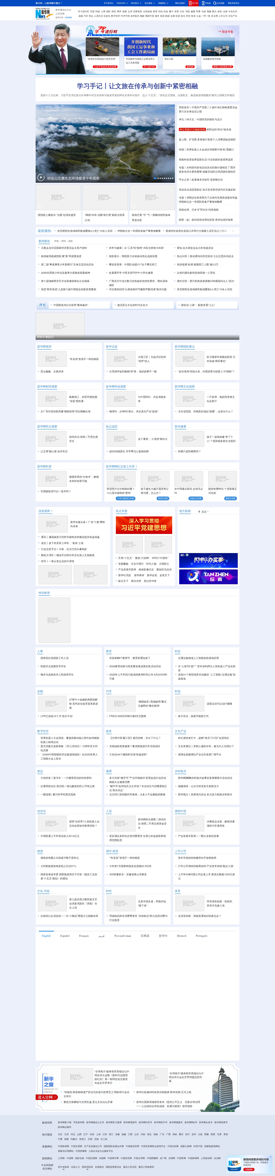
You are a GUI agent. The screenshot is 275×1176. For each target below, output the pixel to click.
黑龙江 (82, 1157)
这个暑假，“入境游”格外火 (153, 439)
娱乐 (183, 16)
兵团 (90, 1157)
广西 (168, 1152)
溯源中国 (149, 16)
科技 (160, 11)
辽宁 (85, 1152)
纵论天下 (123, 581)
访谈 (203, 11)
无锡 (96, 1157)
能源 (167, 16)
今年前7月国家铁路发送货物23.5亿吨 (130, 884)
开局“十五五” (125, 558)
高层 (92, 11)
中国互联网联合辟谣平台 (153, 1164)
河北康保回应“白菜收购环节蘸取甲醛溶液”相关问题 (138, 289)
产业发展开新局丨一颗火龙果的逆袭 (198, 854)
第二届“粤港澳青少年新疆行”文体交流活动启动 (67, 264)
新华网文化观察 (185, 386)
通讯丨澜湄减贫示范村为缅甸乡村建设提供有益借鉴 (70, 537)
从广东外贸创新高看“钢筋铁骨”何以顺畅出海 (66, 411)
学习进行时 (83, 11)
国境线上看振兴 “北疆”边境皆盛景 (57, 215)
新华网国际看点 (185, 346)
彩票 (178, 16)
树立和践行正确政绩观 (192, 129)
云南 (200, 1152)
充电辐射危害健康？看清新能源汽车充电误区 (134, 764)
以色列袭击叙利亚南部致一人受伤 (196, 272)
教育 (155, 11)
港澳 (124, 11)
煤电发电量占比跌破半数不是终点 (60, 876)
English (46, 954)
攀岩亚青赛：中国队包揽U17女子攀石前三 (133, 264)
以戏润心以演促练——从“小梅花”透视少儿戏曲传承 (69, 934)
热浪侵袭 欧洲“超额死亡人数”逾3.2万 (197, 264)
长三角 (104, 1157)
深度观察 (44, 510)
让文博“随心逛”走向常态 (54, 451)
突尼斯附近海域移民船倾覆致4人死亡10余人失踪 (85, 231)
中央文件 (232, 11)
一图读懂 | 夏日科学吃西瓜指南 (58, 812)
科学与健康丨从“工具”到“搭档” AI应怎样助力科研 (136, 248)
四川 (187, 1152)
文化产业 (232, 16)
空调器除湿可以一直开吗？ (56, 491)
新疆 (66, 1157)
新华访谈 (111, 346)
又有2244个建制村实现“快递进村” (128, 772)
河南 (143, 1152)
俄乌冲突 (136, 581)
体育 (176, 11)
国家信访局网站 (66, 1169)
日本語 (145, 954)
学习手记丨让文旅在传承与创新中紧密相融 (137, 86)
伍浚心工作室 (195, 498)
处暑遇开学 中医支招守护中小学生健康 (131, 272)
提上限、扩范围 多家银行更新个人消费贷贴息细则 (207, 139)
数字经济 (115, 16)
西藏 (206, 1152)
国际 (108, 11)
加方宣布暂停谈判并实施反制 (219, 189)
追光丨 (45, 543)
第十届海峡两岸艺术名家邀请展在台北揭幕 (65, 281)
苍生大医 (168, 59)
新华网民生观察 (47, 426)
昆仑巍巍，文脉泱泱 (52, 371)
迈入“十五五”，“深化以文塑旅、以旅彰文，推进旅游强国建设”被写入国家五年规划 (188, 95)
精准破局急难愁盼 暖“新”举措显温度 (61, 256)
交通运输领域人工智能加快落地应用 (198, 658)
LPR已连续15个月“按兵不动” (57, 734)
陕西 (213, 1152)
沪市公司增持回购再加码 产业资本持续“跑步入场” (206, 884)
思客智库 (137, 11)
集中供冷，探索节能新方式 (193, 734)
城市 (157, 16)
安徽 (117, 1152)
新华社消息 (124, 575)
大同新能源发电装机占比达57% (58, 884)
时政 (97, 11)
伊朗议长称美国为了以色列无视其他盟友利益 (212, 197)
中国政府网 (63, 1164)
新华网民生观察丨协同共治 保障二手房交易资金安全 (152, 841)
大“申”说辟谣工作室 (125, 498)
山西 (79, 1152)
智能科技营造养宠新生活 (193, 159)
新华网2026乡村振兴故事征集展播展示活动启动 (205, 796)
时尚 (188, 16)
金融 (80, 16)
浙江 (111, 1152)
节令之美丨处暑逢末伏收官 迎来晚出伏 (201, 179)
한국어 (163, 954)
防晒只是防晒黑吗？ (189, 451)
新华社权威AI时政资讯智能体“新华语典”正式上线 (163, 1110)
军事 (198, 11)
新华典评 (139, 575)
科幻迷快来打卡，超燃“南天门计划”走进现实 (203, 756)
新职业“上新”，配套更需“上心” (198, 305)
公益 (198, 16)
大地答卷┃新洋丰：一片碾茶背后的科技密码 (66, 796)
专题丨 (183, 167)
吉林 (92, 1152)
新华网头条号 (205, 1141)
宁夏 (60, 1157)
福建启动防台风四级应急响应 (219, 171)
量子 (171, 11)
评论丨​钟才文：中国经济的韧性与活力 (200, 119)
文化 (182, 11)
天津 (66, 1152)
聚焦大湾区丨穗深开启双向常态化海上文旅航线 (68, 555)
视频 (209, 11)
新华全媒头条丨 (79, 522)
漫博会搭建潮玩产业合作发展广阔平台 (199, 772)
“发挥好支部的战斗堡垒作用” (101, 59)
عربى (101, 954)
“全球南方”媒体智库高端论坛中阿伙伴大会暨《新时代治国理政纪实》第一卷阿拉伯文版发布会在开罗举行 (112, 1095)
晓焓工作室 (230, 498)
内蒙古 (74, 1157)
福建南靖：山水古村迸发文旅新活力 (198, 804)
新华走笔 (152, 575)
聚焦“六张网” (142, 558)
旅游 (162, 16)
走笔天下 (165, 575)
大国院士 (164, 563)
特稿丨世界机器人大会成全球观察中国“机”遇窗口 (206, 149)
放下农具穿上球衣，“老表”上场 (66, 543)
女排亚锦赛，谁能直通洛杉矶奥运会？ (199, 934)
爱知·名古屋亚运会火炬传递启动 (195, 248)
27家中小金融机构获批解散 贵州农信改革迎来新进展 (83, 722)
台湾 (130, 11)
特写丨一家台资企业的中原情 (57, 561)
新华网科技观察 (116, 386)
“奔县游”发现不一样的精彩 (84, 359)
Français (84, 954)
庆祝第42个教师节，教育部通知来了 (129, 658)
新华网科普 (44, 466)
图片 (214, 11)
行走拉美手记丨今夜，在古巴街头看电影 (64, 549)
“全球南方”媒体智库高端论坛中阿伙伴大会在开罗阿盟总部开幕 (186, 1095)
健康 (193, 11)
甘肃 (219, 1152)
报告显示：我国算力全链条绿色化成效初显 (133, 256)
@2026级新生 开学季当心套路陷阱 (129, 451)
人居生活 (98, 16)
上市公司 (223, 16)
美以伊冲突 (150, 581)
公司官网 (60, 14)
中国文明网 (76, 1164)
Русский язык (122, 954)
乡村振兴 (134, 16)
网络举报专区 (233, 3)
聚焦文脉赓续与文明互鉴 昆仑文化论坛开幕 (88, 1120)
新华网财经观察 (47, 386)
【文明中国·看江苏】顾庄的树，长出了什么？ (135, 756)
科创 (166, 11)
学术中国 (125, 16)
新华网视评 (44, 346)
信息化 (107, 16)
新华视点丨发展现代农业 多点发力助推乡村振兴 (205, 812)
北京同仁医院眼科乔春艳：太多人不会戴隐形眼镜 (137, 812)
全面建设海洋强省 (212, 59)
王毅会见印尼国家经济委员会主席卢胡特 (64, 248)
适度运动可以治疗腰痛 (219, 722)
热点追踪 (111, 426)
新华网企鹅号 (64, 1145)
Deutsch (181, 954)
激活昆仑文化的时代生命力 (132, 305)
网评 (119, 11)
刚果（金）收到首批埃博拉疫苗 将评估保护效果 (206, 219)
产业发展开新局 (127, 569)
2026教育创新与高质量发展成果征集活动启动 (135, 666)
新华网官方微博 (114, 1141)
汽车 (86, 16)
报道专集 (227, 31)
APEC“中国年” (160, 558)
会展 (172, 16)
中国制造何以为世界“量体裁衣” (70, 305)
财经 (114, 11)
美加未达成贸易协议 (190, 189)
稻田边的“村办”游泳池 (219, 129)
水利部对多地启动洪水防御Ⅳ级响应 (207, 167)
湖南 (155, 1152)
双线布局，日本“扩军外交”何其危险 (199, 209)
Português (201, 954)
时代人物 (151, 563)
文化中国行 (137, 563)
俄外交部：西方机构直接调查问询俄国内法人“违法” (206, 281)
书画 (187, 11)
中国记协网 (173, 1164)
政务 (220, 11)
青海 (225, 1152)
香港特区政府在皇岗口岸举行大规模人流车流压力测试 (196, 231)
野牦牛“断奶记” (45, 337)
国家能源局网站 (212, 1164)
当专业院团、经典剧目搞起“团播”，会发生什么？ (205, 411)
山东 (136, 1152)
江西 (130, 1152)
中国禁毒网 (81, 1169)
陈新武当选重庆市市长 (53, 666)
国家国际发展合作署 (114, 1164)
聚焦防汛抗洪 (164, 569)
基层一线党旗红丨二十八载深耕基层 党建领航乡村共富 (79, 178)
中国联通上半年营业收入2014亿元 (60, 854)
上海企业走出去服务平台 (100, 1169)
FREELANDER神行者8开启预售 (127, 734)
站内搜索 (220, 3)
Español (65, 954)
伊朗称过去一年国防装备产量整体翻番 (200, 201)
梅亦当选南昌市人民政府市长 (57, 674)
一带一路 (205, 16)
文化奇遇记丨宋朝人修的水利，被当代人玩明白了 (206, 764)
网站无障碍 (180, 3)
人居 (109, 829)
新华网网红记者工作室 (120, 466)
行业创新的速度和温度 (220, 159)
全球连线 (147, 11)
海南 (175, 1152)
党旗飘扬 (123, 563)
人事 (103, 11)
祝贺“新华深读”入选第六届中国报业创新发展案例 (68, 289)
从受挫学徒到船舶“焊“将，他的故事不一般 (133, 371)
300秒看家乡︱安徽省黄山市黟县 (128, 892)
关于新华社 (108, 3)
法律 (225, 11)
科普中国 (198, 1164)
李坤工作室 (163, 498)
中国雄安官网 (132, 1164)
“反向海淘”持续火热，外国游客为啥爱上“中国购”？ (206, 371)
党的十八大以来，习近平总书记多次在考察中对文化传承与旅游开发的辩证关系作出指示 (90, 95)
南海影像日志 (146, 569)
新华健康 (180, 426)
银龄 (142, 16)
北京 (60, 1152)
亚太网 (214, 16)
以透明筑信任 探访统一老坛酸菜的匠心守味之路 (68, 804)
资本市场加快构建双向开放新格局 (197, 876)
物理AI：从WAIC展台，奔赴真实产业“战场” (133, 411)
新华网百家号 (221, 1141)
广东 (162, 1152)
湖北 (149, 1152)
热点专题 (121, 510)
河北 (73, 1152)
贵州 (194, 1152)
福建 (124, 1152)
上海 (98, 1152)
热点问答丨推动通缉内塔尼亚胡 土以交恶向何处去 (205, 256)
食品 (91, 16)
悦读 (193, 16)
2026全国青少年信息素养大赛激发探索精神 (65, 272)
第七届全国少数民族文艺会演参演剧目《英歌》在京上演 (83, 921)
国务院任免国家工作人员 (55, 658)
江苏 (104, 1152)
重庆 (181, 1152)
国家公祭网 (186, 1164)
